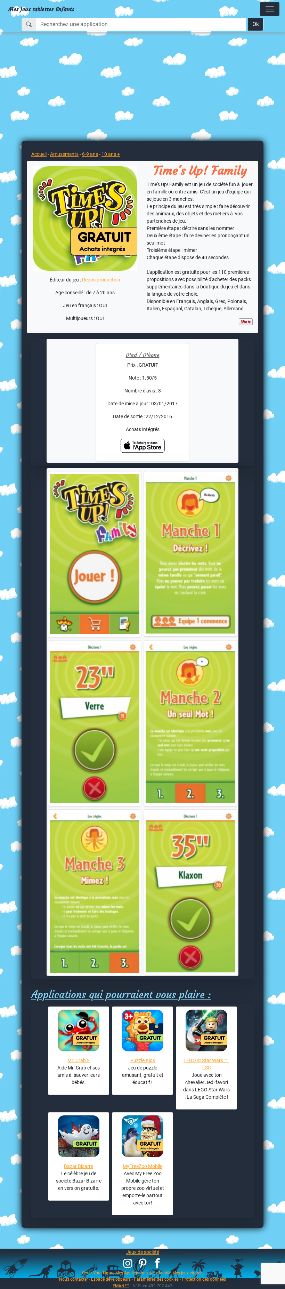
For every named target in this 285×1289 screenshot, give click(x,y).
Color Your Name (98, 1272)
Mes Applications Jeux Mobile (143, 1272)
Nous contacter (73, 1279)
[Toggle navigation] (269, 9)
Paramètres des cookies (156, 1279)
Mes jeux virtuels (187, 1272)
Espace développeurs (111, 1279)
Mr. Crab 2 (78, 1060)
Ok (255, 24)
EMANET (121, 1285)
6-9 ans (90, 154)
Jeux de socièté (142, 1252)
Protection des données (204, 1279)
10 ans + (110, 154)
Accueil (39, 154)
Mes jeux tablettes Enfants (41, 9)
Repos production (101, 280)
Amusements (64, 154)
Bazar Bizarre (78, 1166)
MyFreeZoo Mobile (142, 1166)
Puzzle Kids (142, 1060)
